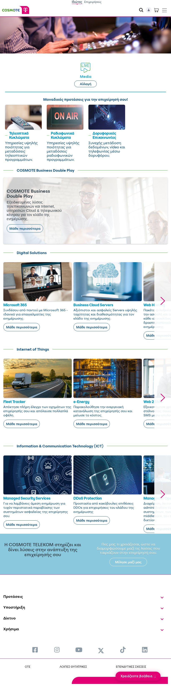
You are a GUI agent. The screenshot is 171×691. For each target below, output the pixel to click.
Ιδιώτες (77, 2)
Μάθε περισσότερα (24, 228)
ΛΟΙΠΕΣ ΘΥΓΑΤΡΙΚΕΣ (73, 666)
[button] (162, 301)
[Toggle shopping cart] (156, 10)
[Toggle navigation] (164, 9)
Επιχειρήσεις (93, 2)
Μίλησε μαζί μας (128, 562)
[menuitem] (35, 650)
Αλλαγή (85, 84)
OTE (27, 666)
